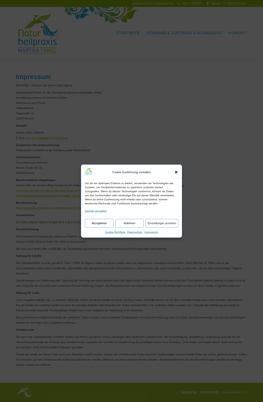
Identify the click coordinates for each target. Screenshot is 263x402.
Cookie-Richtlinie (115, 231)
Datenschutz (134, 231)
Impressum (151, 231)
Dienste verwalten (96, 210)
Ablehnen (129, 223)
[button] (176, 172)
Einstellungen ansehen (162, 223)
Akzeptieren (99, 223)
